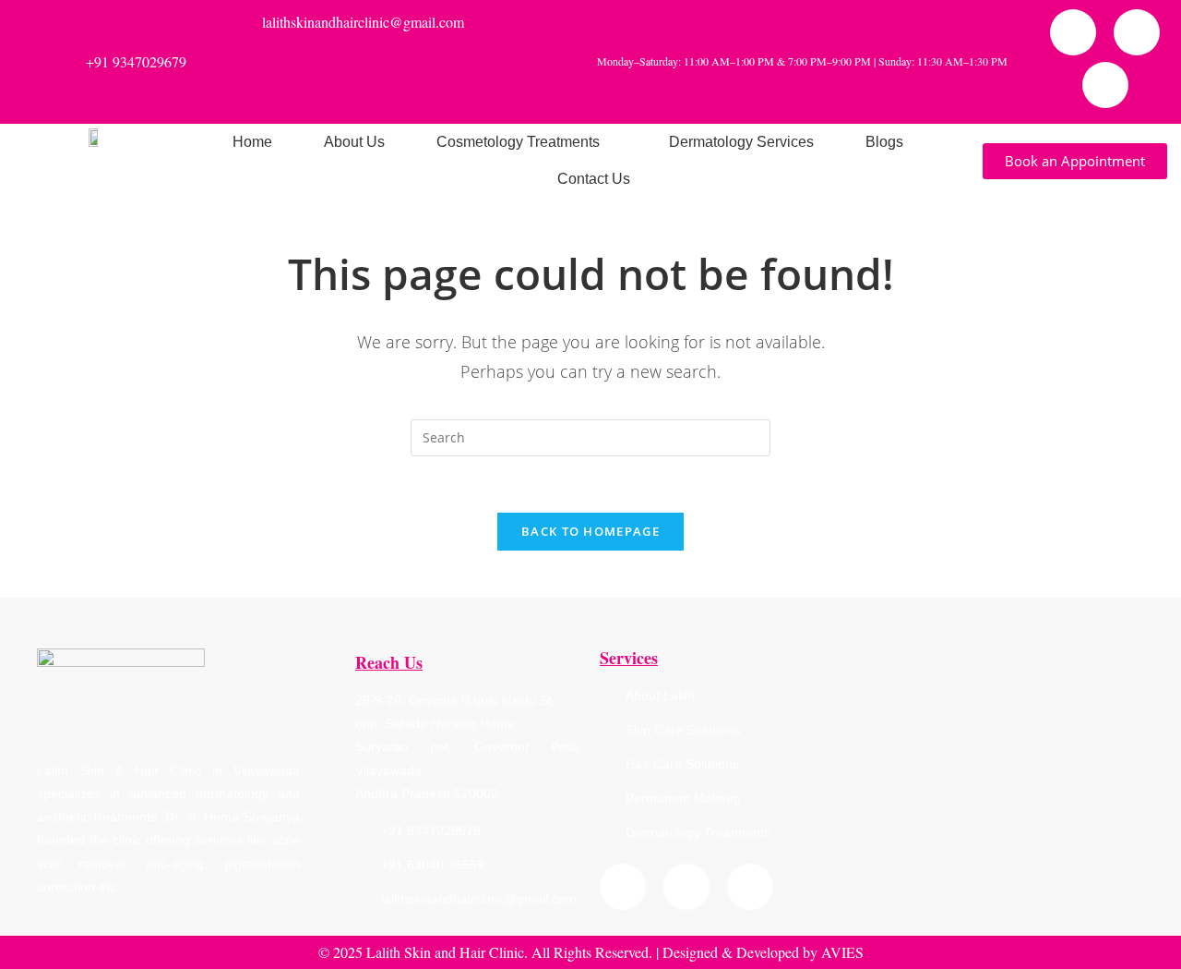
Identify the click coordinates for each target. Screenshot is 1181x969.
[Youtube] (1105, 85)
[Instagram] (1137, 32)
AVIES (842, 952)
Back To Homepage (590, 531)
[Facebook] (1073, 32)
